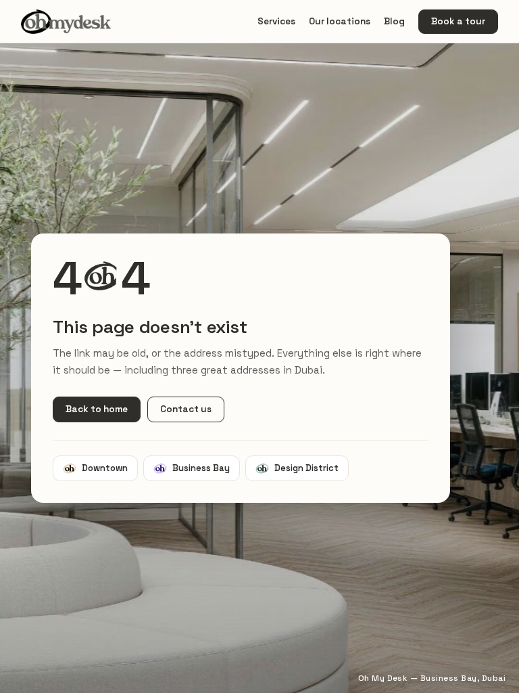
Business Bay (201, 468)
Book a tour (458, 21)
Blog (394, 21)
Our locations (339, 21)
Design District (306, 468)
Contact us (186, 409)
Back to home (97, 409)
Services (276, 21)
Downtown (105, 468)
